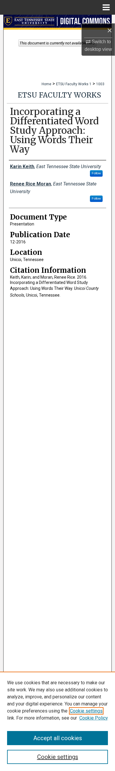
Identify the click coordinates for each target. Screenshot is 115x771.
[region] (57, 721)
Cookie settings (86, 711)
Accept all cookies (57, 738)
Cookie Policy (93, 718)
